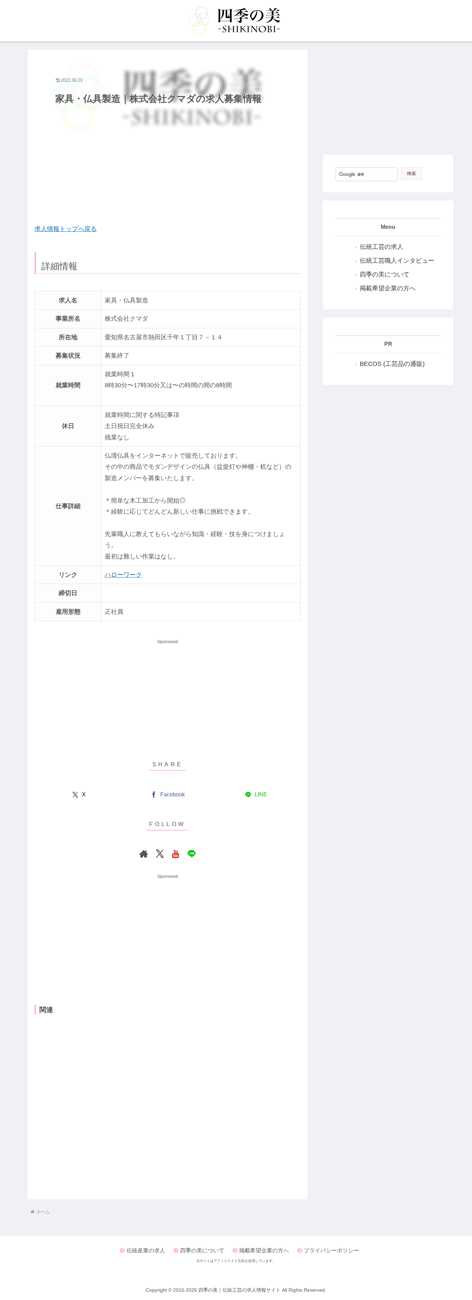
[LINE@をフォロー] (191, 854)
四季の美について (384, 274)
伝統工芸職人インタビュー (397, 260)
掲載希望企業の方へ (388, 288)
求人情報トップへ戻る (66, 228)
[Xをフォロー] (160, 854)
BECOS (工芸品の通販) (392, 363)
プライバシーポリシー (331, 1250)
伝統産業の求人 (145, 1250)
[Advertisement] (168, 168)
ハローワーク (123, 574)
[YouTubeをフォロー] (175, 854)
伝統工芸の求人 (381, 246)
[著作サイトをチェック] (144, 854)
